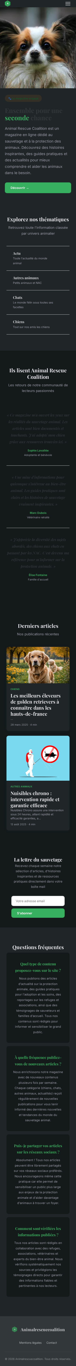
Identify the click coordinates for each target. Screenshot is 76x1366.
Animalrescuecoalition (43, 1329)
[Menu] (68, 3)
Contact (51, 1342)
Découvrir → (20, 188)
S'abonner (24, 913)
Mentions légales (30, 1342)
